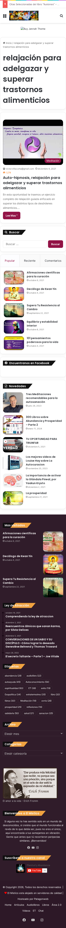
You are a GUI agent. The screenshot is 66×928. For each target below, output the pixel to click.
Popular (10, 260)
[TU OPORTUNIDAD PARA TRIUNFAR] (13, 444)
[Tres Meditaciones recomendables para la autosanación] (13, 402)
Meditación (28, 700)
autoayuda (13, 682)
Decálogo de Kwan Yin (41, 289)
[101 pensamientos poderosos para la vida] (14, 343)
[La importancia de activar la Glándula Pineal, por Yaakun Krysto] (13, 480)
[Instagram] (37, 847)
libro (55, 694)
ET (32, 688)
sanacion (46, 713)
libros (10, 700)
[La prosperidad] (13, 498)
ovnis (46, 700)
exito (45, 688)
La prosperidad (36, 493)
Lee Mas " (12, 215)
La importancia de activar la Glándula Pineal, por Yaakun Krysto (43, 479)
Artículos (19, 904)
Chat (41, 910)
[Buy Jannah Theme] (33, 28)
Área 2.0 (56, 904)
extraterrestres (36, 694)
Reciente (30, 260)
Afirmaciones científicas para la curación (43, 274)
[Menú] (4, 17)
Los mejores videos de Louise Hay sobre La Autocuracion (41, 460)
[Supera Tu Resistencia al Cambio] (14, 310)
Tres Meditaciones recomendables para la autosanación (42, 398)
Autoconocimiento (37, 682)
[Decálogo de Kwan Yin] (14, 294)
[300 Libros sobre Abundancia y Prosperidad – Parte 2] (13, 425)
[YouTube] (33, 847)
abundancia (13, 675)
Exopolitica (13, 694)
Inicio (8, 42)
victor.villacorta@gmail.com (20, 168)
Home (8, 904)
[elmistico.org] (23, 15)
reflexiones (34, 707)
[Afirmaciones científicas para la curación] (14, 278)
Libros (45, 904)
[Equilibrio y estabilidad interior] (14, 327)
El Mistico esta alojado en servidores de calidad (35, 893)
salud (29, 713)
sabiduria (12, 713)
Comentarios (53, 260)
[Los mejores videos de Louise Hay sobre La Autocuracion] (13, 463)
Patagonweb (41, 898)
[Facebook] (28, 847)
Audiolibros (33, 904)
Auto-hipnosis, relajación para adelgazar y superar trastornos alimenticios (32, 183)
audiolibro (34, 675)
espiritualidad (14, 688)
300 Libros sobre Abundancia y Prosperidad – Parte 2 (44, 421)
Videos (26, 910)
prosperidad (13, 707)
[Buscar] (61, 17)
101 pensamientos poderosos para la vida (42, 340)
